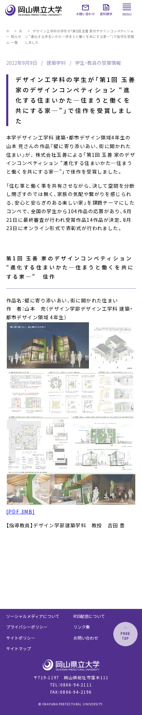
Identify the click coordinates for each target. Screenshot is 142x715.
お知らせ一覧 (16, 37)
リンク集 (81, 627)
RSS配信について (89, 616)
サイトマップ (18, 648)
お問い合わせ (85, 638)
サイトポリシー (20, 638)
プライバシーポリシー (27, 627)
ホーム (8, 37)
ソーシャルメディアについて (33, 616)
